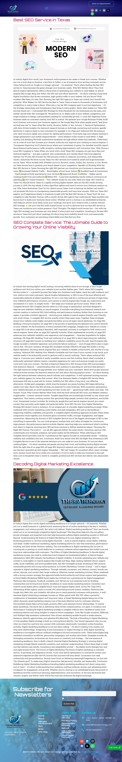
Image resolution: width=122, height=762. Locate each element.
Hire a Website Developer (68, 732)
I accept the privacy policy (75, 698)
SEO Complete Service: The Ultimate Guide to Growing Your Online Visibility (60, 224)
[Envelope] (92, 10)
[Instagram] (100, 10)
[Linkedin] (96, 10)
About (41, 718)
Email (64, 689)
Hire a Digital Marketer (67, 736)
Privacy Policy (69, 720)
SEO (40, 726)
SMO (40, 729)
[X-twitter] (108, 10)
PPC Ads (43, 732)
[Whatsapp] (92, 13)
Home (41, 716)
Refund (65, 728)
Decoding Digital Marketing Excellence (53, 464)
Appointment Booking (68, 724)
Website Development (45, 722)
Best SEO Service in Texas (41, 19)
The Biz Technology (90, 752)
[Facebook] (104, 10)
